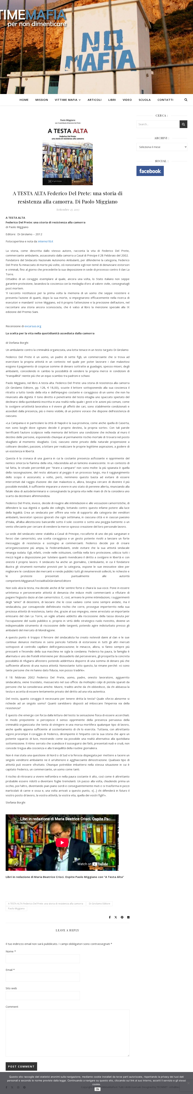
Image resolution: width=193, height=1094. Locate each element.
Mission (41, 100)
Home (24, 100)
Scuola (145, 100)
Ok (97, 1089)
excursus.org (33, 326)
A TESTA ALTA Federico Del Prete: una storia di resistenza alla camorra (45, 903)
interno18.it (45, 241)
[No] (188, 1083)
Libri (112, 100)
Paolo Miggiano (16, 908)
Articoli (95, 100)
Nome (11, 951)
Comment (12, 1006)
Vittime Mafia (66, 100)
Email (10, 970)
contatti (165, 100)
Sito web (11, 988)
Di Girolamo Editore (99, 903)
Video (127, 100)
